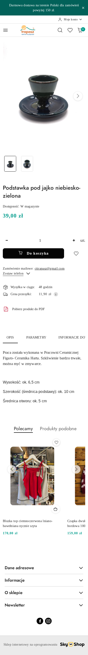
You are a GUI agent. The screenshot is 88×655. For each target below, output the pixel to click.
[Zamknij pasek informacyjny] (83, 8)
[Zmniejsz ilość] (6, 240)
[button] (78, 96)
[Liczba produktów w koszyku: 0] (79, 30)
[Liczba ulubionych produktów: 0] (70, 30)
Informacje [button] (15, 580)
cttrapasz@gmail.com (50, 268)
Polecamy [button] (23, 428)
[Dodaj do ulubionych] (76, 253)
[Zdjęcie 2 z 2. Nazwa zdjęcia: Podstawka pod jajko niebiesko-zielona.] (27, 164)
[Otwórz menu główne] (5, 30)
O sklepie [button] (14, 593)
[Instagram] (48, 621)
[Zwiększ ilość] (73, 240)
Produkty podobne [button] (58, 428)
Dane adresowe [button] (19, 568)
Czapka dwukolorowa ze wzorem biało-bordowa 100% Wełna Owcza (30, 523)
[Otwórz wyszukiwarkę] (60, 30)
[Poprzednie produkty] (12, 469)
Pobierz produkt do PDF (28, 309)
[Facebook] (40, 621)
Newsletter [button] (15, 605)
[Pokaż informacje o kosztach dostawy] (55, 294)
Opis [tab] (10, 337)
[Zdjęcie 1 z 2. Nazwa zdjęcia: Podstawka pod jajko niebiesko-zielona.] (10, 164)
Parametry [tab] (36, 337)
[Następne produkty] (76, 469)
